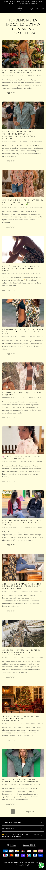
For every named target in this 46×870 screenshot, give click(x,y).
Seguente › (30, 811)
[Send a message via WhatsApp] (41, 865)
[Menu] (3, 9)
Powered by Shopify (23, 865)
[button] (31, 9)
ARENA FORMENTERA (19, 862)
